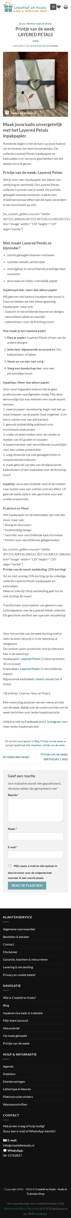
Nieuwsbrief (11, 1028)
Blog (22, 23)
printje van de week (54, 745)
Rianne (54, 46)
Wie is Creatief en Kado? (19, 997)
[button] (53, 7)
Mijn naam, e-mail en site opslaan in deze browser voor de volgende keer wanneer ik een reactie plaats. (32, 871)
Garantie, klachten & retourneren (25, 959)
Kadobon (9, 1074)
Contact (8, 944)
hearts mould (45, 679)
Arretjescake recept (16, 757)
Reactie (13, 795)
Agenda (8, 1066)
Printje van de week (39, 23)
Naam (12, 828)
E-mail (13, 847)
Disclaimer (10, 952)
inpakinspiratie (22, 745)
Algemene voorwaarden (19, 929)
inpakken (36, 745)
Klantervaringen (14, 1081)
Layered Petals (31, 658)
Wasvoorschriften (15, 1104)
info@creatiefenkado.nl (18, 1145)
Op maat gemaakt (15, 1035)
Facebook (31, 721)
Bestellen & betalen (16, 937)
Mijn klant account (15, 1020)
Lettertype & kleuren (17, 1089)
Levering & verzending (18, 967)
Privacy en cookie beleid (19, 975)
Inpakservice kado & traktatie (23, 1013)
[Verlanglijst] (59, 7)
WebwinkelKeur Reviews (22, 1208)
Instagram (54, 721)
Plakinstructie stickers (18, 1096)
